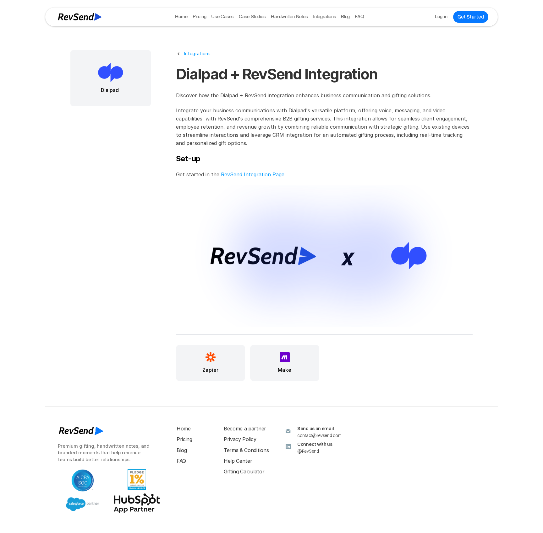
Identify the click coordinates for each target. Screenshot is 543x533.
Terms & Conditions (246, 450)
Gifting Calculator (244, 471)
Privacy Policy (240, 439)
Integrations (324, 16)
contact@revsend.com (319, 435)
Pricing (199, 16)
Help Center (238, 461)
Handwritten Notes (289, 16)
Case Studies (252, 16)
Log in (441, 16)
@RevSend (308, 451)
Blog (345, 16)
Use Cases (222, 16)
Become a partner (245, 428)
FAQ (359, 16)
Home (181, 16)
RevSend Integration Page (252, 174)
